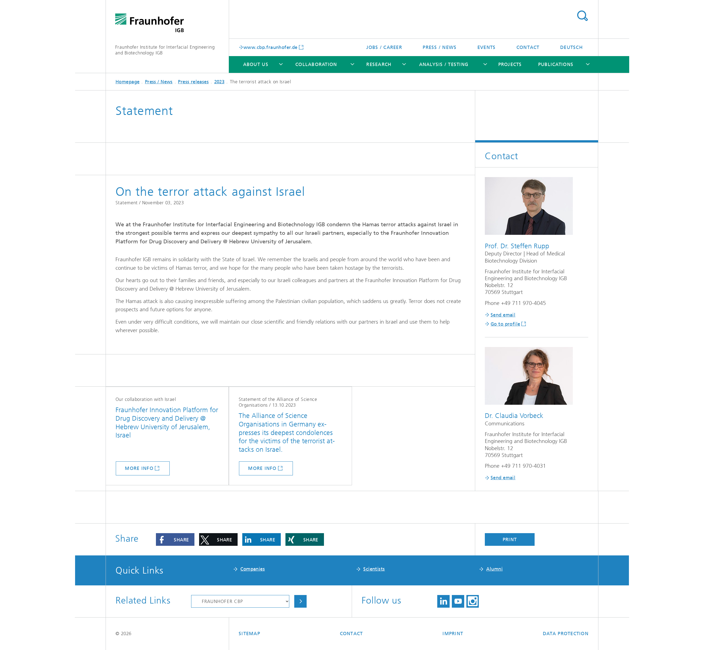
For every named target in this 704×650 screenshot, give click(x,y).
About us (255, 64)
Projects (510, 64)
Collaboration (316, 64)
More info (139, 468)
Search (582, 16)
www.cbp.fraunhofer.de (270, 47)
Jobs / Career (384, 47)
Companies (252, 569)
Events (486, 47)
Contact (528, 47)
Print (510, 539)
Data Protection (565, 633)
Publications (555, 64)
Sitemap (249, 633)
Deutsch (571, 47)
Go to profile (505, 324)
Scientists (374, 569)
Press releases (193, 81)
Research (378, 64)
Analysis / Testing (444, 64)
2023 (219, 81)
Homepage (127, 81)
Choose (300, 601)
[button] (175, 539)
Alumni (494, 569)
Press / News (440, 47)
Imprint (452, 633)
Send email (503, 315)
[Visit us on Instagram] (472, 601)
